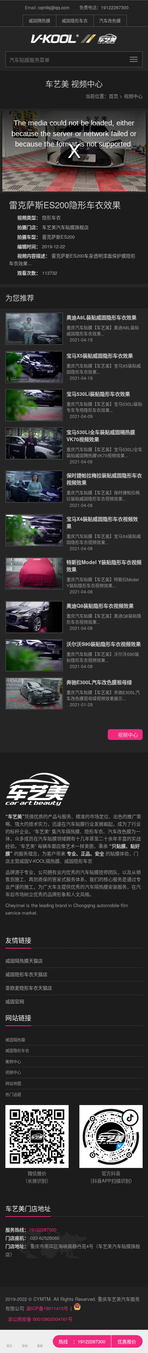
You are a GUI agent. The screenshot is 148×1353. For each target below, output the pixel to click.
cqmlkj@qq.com (53, 7)
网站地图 (13, 1083)
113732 (37, 272)
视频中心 (133, 96)
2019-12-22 (41, 246)
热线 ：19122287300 (82, 1341)
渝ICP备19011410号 (47, 1308)
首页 (113, 96)
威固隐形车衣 (75, 21)
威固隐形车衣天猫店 (26, 974)
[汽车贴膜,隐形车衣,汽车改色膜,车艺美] (74, 43)
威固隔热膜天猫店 (24, 960)
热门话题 (13, 1094)
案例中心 (13, 1061)
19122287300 (115, 7)
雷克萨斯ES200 (46, 236)
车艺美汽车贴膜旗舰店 (53, 227)
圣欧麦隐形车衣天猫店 (28, 987)
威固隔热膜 (39, 21)
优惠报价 (126, 1341)
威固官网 (14, 1001)
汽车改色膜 (110, 21)
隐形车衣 (39, 217)
